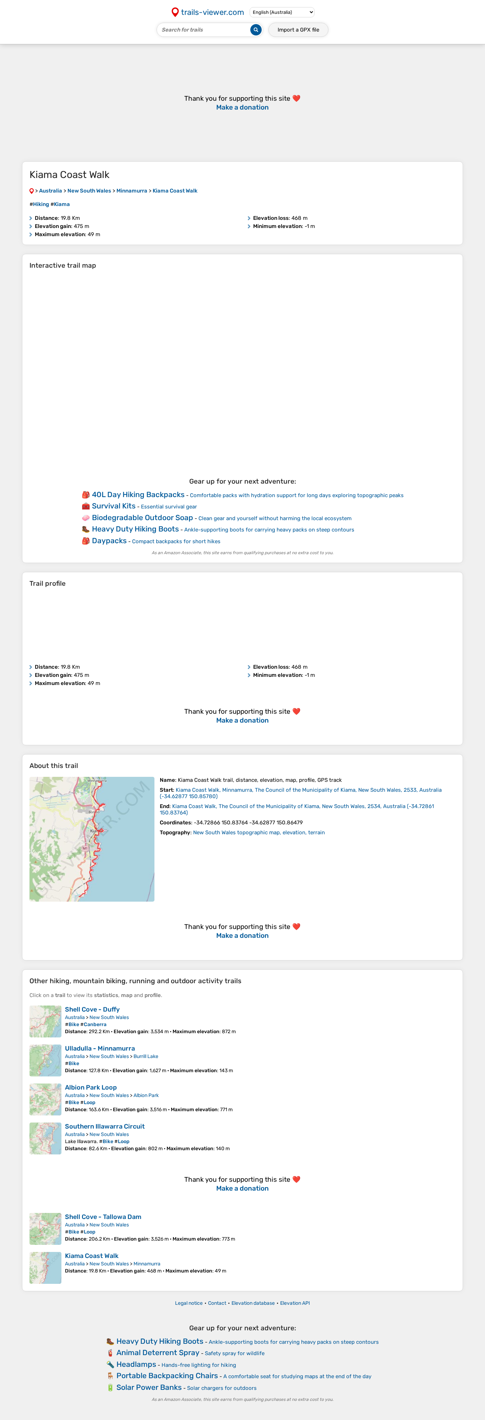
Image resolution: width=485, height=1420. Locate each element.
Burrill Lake (145, 1056)
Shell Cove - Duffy (92, 1009)
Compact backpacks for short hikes (176, 541)
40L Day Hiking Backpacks (138, 494)
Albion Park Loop (91, 1087)
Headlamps (136, 1364)
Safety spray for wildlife (235, 1353)
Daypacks (109, 540)
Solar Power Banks (149, 1387)
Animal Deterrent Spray (158, 1352)
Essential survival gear (169, 506)
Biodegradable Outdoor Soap (142, 517)
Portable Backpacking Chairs (167, 1375)
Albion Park (146, 1095)
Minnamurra (146, 1264)
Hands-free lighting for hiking (199, 1365)
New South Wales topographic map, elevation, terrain (259, 832)
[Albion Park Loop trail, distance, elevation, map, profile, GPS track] (45, 1099)
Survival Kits (114, 505)
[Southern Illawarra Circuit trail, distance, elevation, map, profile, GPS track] (45, 1138)
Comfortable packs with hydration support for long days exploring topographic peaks (297, 495)
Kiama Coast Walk (92, 1256)
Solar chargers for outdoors (222, 1388)
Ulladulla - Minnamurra (100, 1048)
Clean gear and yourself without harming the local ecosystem (275, 518)
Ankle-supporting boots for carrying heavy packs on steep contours (269, 530)
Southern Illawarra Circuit (105, 1126)
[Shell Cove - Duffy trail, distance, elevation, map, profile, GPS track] (45, 1021)
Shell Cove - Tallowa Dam (103, 1217)
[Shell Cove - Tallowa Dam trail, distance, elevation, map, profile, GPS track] (45, 1229)
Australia (75, 1017)
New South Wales (109, 1017)
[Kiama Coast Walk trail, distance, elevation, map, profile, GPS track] (91, 839)
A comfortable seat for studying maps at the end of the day (297, 1376)
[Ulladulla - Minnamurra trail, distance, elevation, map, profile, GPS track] (45, 1060)
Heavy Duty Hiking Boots (135, 528)
